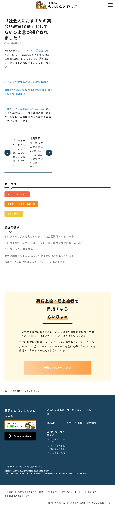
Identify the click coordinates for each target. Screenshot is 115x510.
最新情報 (91, 422)
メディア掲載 (74, 422)
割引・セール (13, 213)
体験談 (51, 422)
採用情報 (52, 492)
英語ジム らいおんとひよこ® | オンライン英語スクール (84, 503)
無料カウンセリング (57, 368)
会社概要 (8, 492)
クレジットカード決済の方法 (21, 249)
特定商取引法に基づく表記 (17, 496)
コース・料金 (74, 410)
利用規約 (92, 492)
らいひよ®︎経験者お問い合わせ (57, 447)
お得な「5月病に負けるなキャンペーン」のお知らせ (34, 262)
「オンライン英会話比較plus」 (22, 109)
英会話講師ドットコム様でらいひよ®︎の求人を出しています (39, 255)
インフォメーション (17, 194)
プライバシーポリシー (72, 492)
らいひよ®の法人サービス (30, 492)
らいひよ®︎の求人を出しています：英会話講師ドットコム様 (39, 236)
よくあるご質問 (57, 452)
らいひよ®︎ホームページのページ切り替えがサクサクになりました (43, 243)
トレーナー (92, 410)
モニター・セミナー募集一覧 (21, 204)
